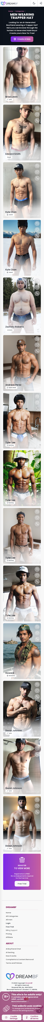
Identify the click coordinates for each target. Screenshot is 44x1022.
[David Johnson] (22, 709)
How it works (11, 956)
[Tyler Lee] (22, 421)
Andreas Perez (13, 385)
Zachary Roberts (14, 327)
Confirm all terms (34, 1017)
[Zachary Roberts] (22, 305)
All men (9, 920)
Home (10, 11)
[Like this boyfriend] (37, 56)
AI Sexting (10, 952)
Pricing (9, 934)
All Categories (12, 916)
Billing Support (11, 930)
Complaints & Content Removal (20, 959)
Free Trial (22, 883)
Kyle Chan (10, 212)
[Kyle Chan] (22, 190)
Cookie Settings (13, 1017)
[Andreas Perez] (22, 363)
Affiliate (9, 937)
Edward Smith (13, 154)
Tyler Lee (10, 442)
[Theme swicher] (34, 3)
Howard (9, 673)
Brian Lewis (11, 97)
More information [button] (19, 1001)
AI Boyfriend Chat (13, 949)
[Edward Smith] (22, 132)
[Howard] (22, 651)
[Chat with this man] (37, 50)
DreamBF (29, 983)
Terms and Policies (14, 963)
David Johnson (13, 730)
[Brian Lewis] (22, 75)
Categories (19, 11)
